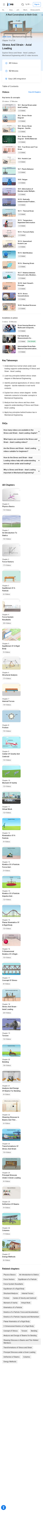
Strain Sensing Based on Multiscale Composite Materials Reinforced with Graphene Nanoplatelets (27, 327)
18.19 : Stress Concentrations (23, 295)
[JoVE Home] (10, 4)
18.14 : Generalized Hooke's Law (25, 242)
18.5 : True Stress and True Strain (27, 148)
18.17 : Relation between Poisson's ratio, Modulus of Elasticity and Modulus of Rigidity (27, 274)
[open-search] (22, 4)
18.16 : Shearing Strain (26, 263)
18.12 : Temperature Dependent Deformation (26, 221)
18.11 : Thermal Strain (26, 211)
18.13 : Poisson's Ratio (26, 232)
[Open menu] (4, 4)
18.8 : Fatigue (22, 179)
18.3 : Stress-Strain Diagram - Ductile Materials (25, 127)
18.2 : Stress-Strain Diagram (25, 117)
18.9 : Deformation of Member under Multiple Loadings (26, 190)
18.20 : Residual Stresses (27, 305)
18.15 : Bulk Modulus (25, 253)
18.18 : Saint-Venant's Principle (25, 284)
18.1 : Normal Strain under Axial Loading (27, 106)
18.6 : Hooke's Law (24, 158)
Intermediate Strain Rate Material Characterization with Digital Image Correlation (27, 347)
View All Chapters (34, 92)
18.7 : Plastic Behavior (26, 169)
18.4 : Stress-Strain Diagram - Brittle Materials (27, 138)
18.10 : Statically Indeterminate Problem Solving (26, 200)
